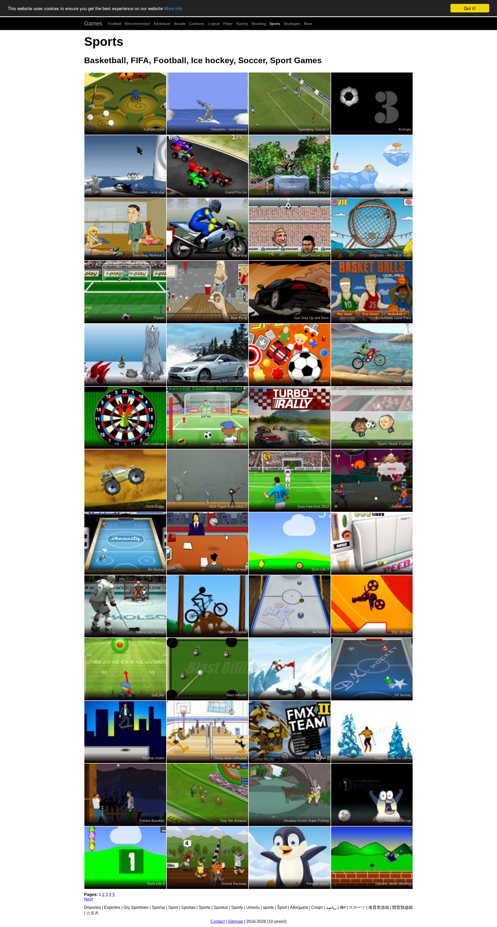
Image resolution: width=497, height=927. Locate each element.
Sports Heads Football (394, 444)
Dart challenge (153, 444)
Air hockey (321, 632)
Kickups (405, 129)
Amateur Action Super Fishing (306, 821)
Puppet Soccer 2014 (313, 255)
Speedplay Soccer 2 (313, 129)
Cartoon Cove (154, 129)
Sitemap (235, 921)
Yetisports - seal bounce (228, 129)
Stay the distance (233, 821)
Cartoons (196, 23)
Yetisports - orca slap (148, 192)
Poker (228, 23)
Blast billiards (236, 695)
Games (93, 23)
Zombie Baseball (151, 821)
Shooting (258, 23)
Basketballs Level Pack (393, 318)
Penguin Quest (317, 884)
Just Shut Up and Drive (311, 318)
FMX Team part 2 (316, 758)
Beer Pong (239, 318)
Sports (274, 23)
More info (173, 8)
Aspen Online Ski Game (393, 758)
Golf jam (158, 695)
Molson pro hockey (150, 632)
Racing (242, 23)
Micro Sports (319, 381)
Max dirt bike (401, 632)
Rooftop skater (153, 758)
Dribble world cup (398, 821)
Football (114, 23)
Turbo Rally (320, 444)
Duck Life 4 (155, 884)
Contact (217, 921)
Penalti (159, 318)
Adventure (162, 23)
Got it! (470, 8)
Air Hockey (156, 569)
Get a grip (239, 255)
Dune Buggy (155, 506)
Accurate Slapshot (397, 192)
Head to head (237, 569)
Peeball (405, 569)
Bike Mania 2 (319, 192)
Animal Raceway (234, 884)
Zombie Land (401, 506)
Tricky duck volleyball (230, 758)
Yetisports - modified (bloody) (142, 381)
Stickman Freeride (233, 632)
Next (88, 899)
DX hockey (402, 695)
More (308, 23)
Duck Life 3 (320, 569)
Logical (214, 23)
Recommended (137, 23)
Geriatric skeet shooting (393, 884)
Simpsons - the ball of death (390, 255)
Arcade (180, 23)
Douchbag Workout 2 (148, 255)
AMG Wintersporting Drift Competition (218, 381)
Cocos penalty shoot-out (228, 444)
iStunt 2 (323, 695)
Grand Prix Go (236, 192)
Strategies (292, 23)
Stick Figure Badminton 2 (228, 506)
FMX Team (402, 381)
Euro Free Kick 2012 (313, 506)
